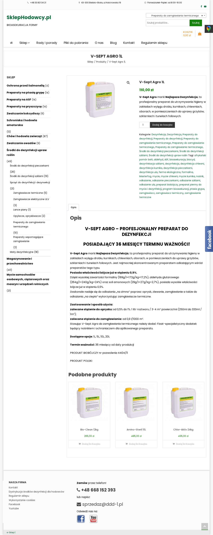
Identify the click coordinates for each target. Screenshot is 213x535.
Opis (73, 207)
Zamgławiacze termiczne (28, 193)
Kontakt (129, 43)
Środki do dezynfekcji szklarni (26, 176)
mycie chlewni (169, 176)
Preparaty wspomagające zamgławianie (28, 239)
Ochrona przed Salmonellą (25, 85)
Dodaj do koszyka (162, 124)
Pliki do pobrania (76, 43)
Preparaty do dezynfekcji (168, 138)
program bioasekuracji (176, 189)
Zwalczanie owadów (21, 143)
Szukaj (195, 22)
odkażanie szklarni (190, 180)
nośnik (200, 176)
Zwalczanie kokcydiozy (23, 113)
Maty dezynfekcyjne (21, 252)
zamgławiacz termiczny (170, 193)
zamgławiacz (147, 193)
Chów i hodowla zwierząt (24, 136)
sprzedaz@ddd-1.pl (102, 504)
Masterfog (145, 176)
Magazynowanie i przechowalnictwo (20, 261)
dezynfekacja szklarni (151, 163)
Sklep (23, 43)
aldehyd (158, 159)
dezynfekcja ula (148, 172)
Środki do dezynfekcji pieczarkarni (158, 151)
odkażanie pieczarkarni (165, 180)
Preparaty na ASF (19, 99)
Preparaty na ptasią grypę (25, 92)
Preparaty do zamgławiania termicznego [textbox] (175, 15)
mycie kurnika (187, 176)
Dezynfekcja (159, 134)
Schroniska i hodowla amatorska (22, 122)
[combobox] (176, 15)
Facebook (14, 504)
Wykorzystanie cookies (22, 500)
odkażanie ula (147, 184)
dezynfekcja (172, 163)
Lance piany (20, 209)
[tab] (73, 207)
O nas (99, 43)
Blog (113, 43)
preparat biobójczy (167, 184)
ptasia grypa (197, 189)
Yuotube (14, 508)
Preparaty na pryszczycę (24, 106)
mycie (156, 176)
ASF (166, 159)
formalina (187, 172)
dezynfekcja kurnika (150, 168)
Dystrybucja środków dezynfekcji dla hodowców (36, 491)
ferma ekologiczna (170, 172)
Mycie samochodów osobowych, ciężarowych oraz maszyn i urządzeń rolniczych (28, 279)
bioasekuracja (178, 159)
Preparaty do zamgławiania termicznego (179, 147)
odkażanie (145, 180)
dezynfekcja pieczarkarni (177, 168)
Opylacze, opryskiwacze (27, 216)
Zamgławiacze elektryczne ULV (31, 199)
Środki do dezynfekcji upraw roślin (168, 155)
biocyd (191, 159)
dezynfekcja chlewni (192, 163)
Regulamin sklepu (154, 43)
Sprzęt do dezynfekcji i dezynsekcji (30, 182)
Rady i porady (46, 43)
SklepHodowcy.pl (29, 17)
